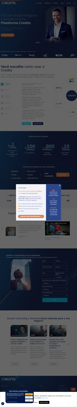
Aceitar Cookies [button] (44, 402)
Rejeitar (29, 397)
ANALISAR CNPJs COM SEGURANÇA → (31, 216)
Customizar (29, 394)
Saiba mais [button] (45, 398)
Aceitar (29, 400)
